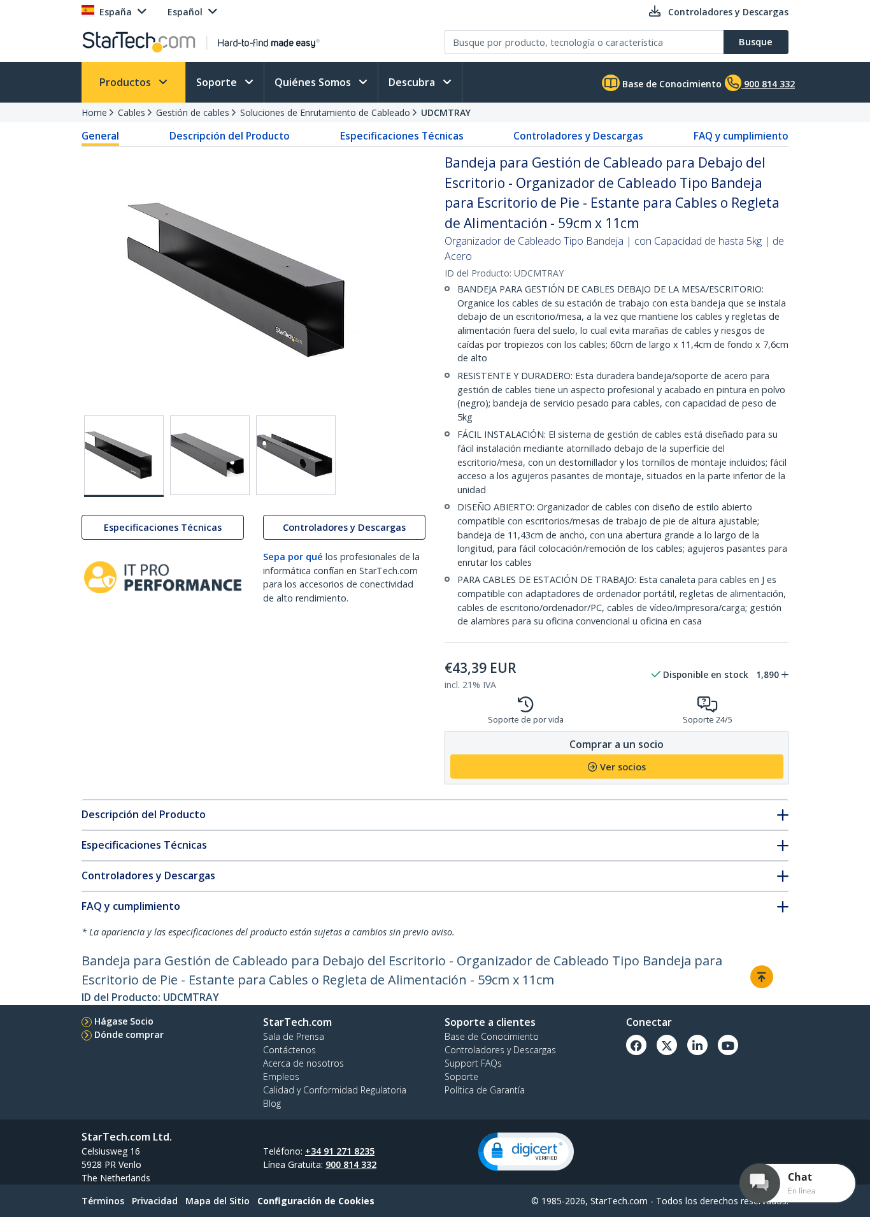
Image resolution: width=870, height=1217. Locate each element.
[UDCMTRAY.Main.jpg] (124, 456)
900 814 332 (350, 1164)
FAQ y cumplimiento (741, 136)
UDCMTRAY (446, 112)
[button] (526, 1151)
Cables (131, 112)
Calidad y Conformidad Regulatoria (334, 1090)
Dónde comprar (129, 1034)
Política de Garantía (485, 1090)
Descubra (413, 82)
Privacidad (155, 1201)
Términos (103, 1201)
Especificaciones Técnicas (402, 136)
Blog (272, 1103)
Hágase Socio (123, 1021)
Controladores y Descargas (578, 136)
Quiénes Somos (314, 82)
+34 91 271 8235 (339, 1151)
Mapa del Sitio (217, 1201)
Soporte (217, 82)
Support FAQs (473, 1063)
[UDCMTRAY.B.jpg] (210, 455)
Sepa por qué (293, 557)
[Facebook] (636, 1045)
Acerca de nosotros (303, 1063)
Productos (126, 82)
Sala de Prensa (293, 1036)
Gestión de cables (192, 112)
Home (94, 112)
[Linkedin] (697, 1045)
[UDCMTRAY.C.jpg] (296, 455)
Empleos (281, 1076)
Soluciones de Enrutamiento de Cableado (325, 112)
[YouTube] (728, 1045)
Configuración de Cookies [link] (315, 1201)
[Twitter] (667, 1045)
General (100, 136)
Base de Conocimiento (671, 84)
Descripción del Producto (229, 136)
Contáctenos (289, 1050)
